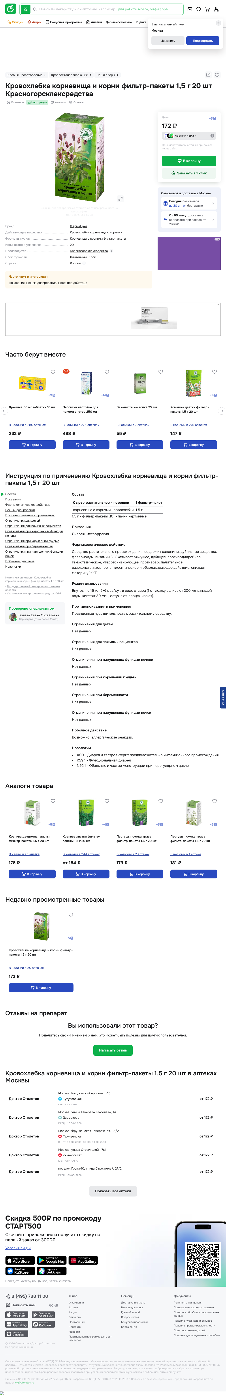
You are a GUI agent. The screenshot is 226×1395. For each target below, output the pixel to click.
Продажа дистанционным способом (197, 1335)
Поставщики (77, 1322)
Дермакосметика (119, 22)
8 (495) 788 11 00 (29, 1296)
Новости (74, 1332)
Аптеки (96, 22)
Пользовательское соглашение (194, 1307)
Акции (36, 22)
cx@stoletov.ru (24, 1382)
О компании (76, 1302)
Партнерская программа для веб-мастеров (90, 1338)
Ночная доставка (132, 1307)
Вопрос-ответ (130, 1317)
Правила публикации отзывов (193, 1320)
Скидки (17, 22)
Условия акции (18, 1248)
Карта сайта (129, 1327)
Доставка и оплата (133, 1302)
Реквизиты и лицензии (188, 1302)
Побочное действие (72, 283)
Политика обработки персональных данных (196, 1314)
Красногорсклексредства (89, 251)
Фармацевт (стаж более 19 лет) (38, 619)
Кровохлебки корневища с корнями (96, 232)
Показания (16, 283)
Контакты (75, 1327)
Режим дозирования (41, 283)
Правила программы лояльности (194, 1325)
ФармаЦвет (78, 226)
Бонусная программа (66, 22)
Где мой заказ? (130, 1312)
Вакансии (75, 1317)
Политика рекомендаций (189, 1330)
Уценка (141, 22)
